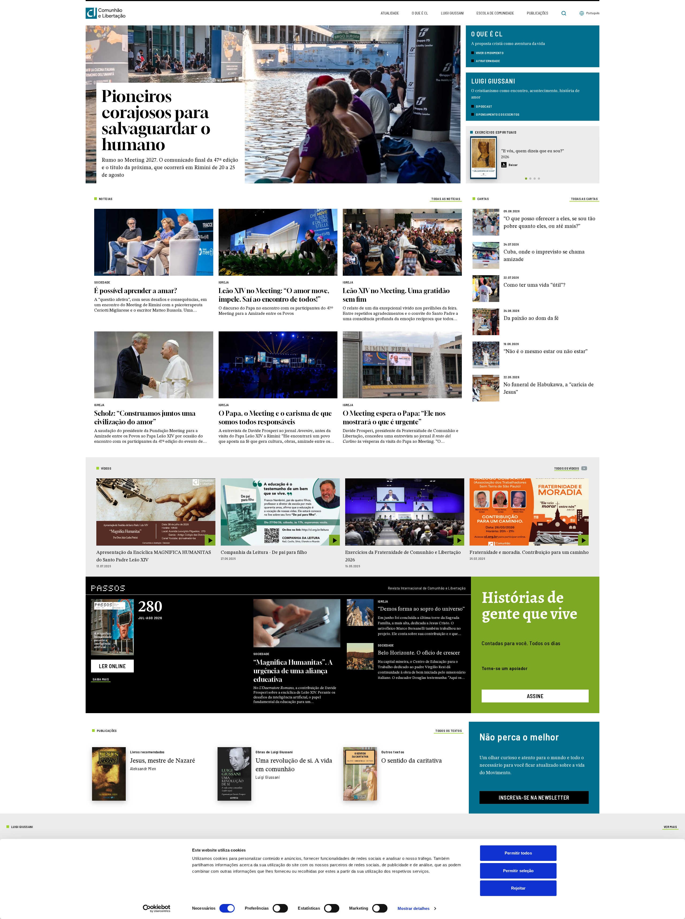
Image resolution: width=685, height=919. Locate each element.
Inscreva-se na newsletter (534, 797)
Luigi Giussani (452, 13)
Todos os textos (448, 730)
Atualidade (390, 13)
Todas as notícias (445, 199)
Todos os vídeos (566, 468)
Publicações (537, 13)
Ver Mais (670, 827)
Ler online (112, 666)
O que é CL (420, 13)
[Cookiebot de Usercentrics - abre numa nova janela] (156, 909)
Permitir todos (518, 853)
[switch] (280, 908)
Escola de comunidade (495, 13)
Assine (535, 696)
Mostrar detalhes (414, 908)
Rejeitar (518, 888)
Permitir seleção (518, 870)
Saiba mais (101, 679)
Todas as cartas (584, 199)
